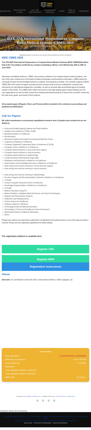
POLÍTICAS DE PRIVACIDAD (42, 423)
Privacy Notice (61, 396)
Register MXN (45, 259)
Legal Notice (71, 396)
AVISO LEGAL (28, 423)
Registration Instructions (45, 266)
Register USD (45, 249)
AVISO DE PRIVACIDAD (60, 423)
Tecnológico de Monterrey (32, 396)
